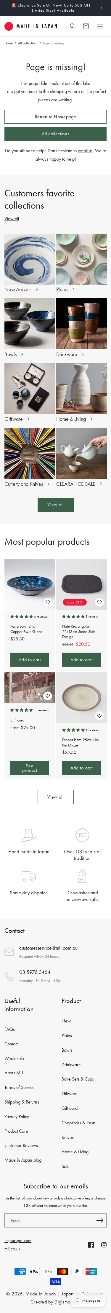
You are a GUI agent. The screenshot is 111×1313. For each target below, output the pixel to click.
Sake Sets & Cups (78, 1079)
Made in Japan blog (22, 1160)
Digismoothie (67, 1302)
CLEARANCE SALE (75, 483)
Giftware (13, 418)
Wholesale (14, 1058)
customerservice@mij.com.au (48, 947)
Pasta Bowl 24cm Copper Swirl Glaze (26, 629)
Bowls (10, 354)
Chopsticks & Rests (79, 1123)
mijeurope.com (17, 1240)
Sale (66, 1166)
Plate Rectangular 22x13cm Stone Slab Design (78, 631)
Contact (11, 1044)
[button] (100, 26)
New (66, 1021)
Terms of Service (19, 1087)
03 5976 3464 (34, 972)
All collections (56, 134)
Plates (62, 289)
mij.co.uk (12, 1249)
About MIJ (13, 1073)
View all (11, 218)
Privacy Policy (16, 1116)
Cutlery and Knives (23, 483)
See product (29, 767)
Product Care (16, 1131)
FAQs (9, 1029)
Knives (68, 1137)
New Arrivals (17, 289)
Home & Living (71, 418)
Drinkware (66, 354)
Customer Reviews (21, 1145)
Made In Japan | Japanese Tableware (64, 1294)
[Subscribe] (99, 1220)
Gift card (17, 720)
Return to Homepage (55, 117)
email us (85, 151)
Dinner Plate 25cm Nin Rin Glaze (80, 742)
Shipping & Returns (21, 1102)
